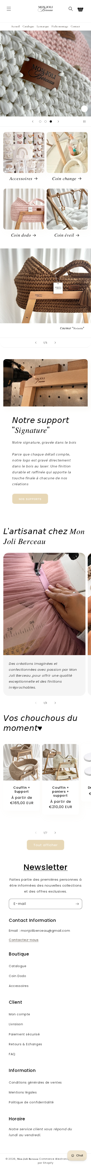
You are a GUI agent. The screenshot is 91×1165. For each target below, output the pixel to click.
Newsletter (45, 867)
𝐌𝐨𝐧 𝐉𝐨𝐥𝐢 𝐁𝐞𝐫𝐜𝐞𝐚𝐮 (27, 1159)
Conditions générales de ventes (35, 1082)
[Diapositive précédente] (33, 121)
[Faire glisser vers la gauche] (36, 703)
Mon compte (19, 1014)
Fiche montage (59, 26)
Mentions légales (23, 1092)
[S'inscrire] (77, 904)
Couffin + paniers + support (60, 791)
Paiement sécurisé (24, 1034)
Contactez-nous (23, 939)
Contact (75, 26)
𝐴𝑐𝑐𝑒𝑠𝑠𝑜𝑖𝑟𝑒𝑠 (20, 179)
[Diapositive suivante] (58, 121)
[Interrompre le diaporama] (86, 121)
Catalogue (28, 26)
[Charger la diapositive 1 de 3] (40, 121)
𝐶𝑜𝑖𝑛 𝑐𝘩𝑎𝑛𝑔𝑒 (64, 179)
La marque (43, 26)
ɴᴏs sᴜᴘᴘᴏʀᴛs (30, 498)
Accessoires (19, 986)
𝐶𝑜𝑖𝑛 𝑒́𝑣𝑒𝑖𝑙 (64, 235)
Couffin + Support (21, 790)
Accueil (15, 26)
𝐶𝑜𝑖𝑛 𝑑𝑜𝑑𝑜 (21, 235)
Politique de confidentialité (31, 1102)
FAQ (12, 1054)
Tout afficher (45, 845)
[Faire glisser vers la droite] (55, 703)
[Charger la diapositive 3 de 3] (50, 121)
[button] (9, 9)
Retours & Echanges (25, 1044)
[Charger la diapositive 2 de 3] (45, 121)
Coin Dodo (17, 976)
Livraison (16, 1024)
